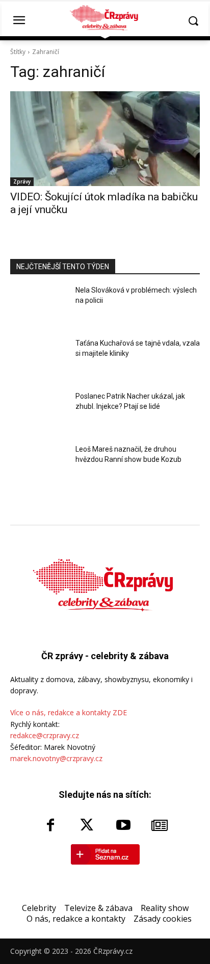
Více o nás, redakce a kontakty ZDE (68, 712)
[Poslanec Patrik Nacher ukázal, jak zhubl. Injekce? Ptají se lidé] (38, 413)
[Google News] (160, 826)
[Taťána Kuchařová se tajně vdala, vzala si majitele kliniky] (38, 360)
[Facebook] (50, 826)
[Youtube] (123, 826)
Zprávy (22, 181)
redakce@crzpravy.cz (44, 735)
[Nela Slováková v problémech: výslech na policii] (38, 307)
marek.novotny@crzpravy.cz (56, 758)
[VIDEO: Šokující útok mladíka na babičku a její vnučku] (105, 138)
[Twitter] (86, 826)
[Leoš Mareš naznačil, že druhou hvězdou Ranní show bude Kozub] (38, 466)
